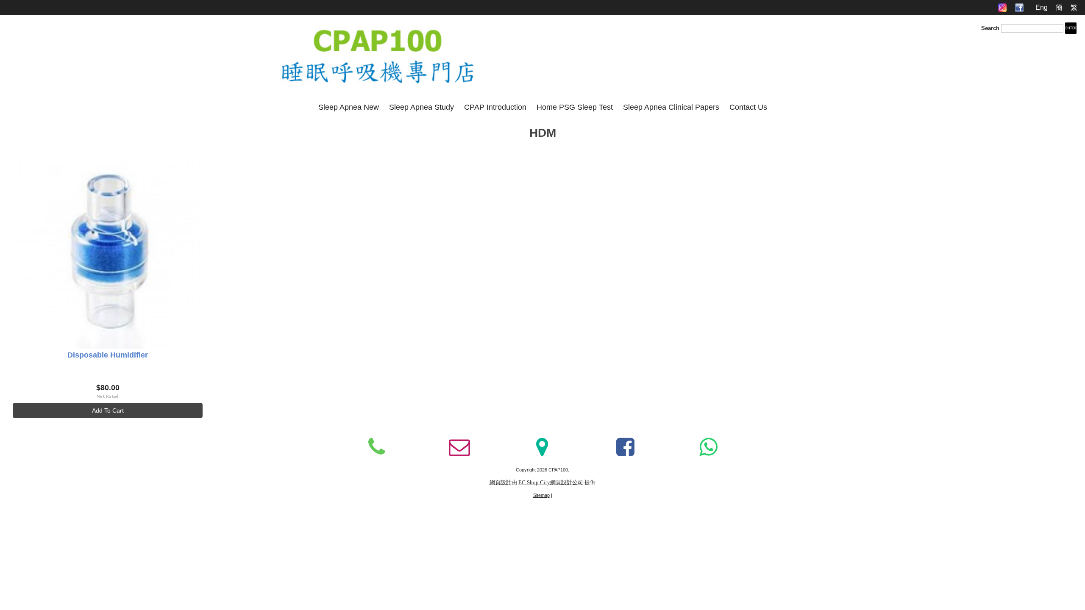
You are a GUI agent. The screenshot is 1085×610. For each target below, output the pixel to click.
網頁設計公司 (566, 482)
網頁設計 (501, 482)
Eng (1041, 7)
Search (990, 28)
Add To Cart (108, 410)
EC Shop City (534, 482)
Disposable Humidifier (107, 355)
